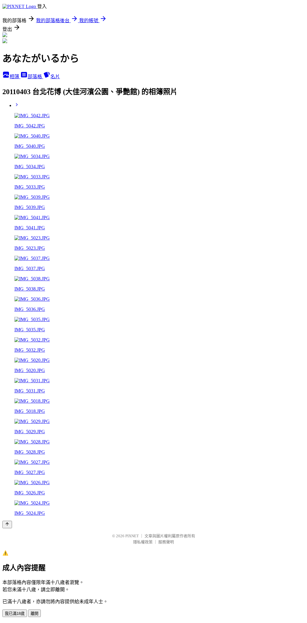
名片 (55, 76)
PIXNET (132, 536)
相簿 (15, 76)
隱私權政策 (143, 542)
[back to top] (7, 524)
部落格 (35, 76)
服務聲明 (166, 542)
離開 (34, 613)
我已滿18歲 (15, 613)
